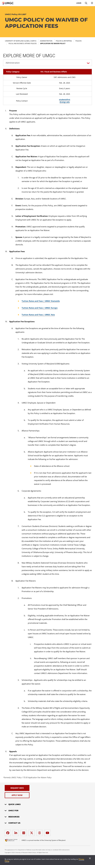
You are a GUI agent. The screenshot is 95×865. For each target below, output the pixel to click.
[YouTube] (48, 832)
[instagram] (24, 832)
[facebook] (8, 832)
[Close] (90, 858)
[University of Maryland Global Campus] (7, 3)
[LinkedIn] (16, 832)
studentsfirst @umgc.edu (64, 100)
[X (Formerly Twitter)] (32, 832)
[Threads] (40, 832)
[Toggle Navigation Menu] (92, 3)
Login (78, 3)
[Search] (86, 3)
